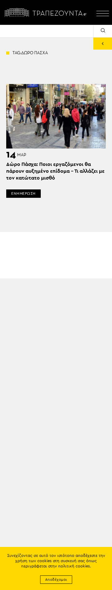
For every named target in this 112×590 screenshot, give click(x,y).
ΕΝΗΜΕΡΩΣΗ (23, 193)
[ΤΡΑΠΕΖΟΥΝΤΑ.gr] (46, 12)
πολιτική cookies (74, 566)
